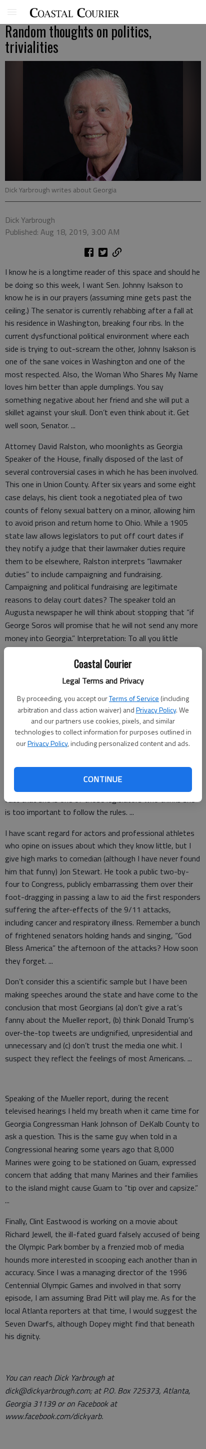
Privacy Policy (156, 710)
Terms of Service (134, 698)
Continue (103, 779)
